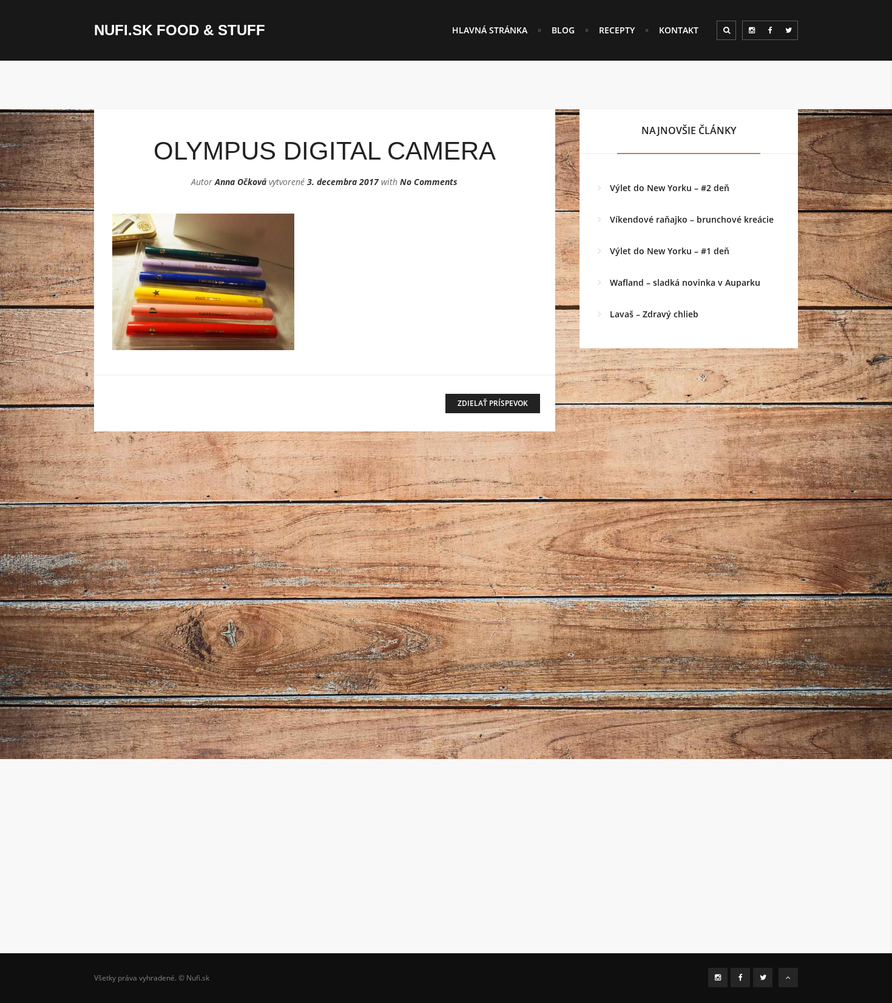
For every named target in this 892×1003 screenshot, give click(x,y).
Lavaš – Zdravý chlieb (654, 314)
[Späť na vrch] (788, 977)
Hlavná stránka (489, 30)
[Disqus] (324, 607)
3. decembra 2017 (343, 181)
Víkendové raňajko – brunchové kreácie (692, 219)
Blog (563, 30)
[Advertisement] (446, 868)
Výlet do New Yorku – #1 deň (669, 251)
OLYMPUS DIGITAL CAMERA (325, 151)
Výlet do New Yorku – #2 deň (669, 188)
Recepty (617, 30)
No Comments (429, 181)
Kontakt (678, 30)
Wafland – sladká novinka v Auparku (685, 282)
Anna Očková (240, 181)
